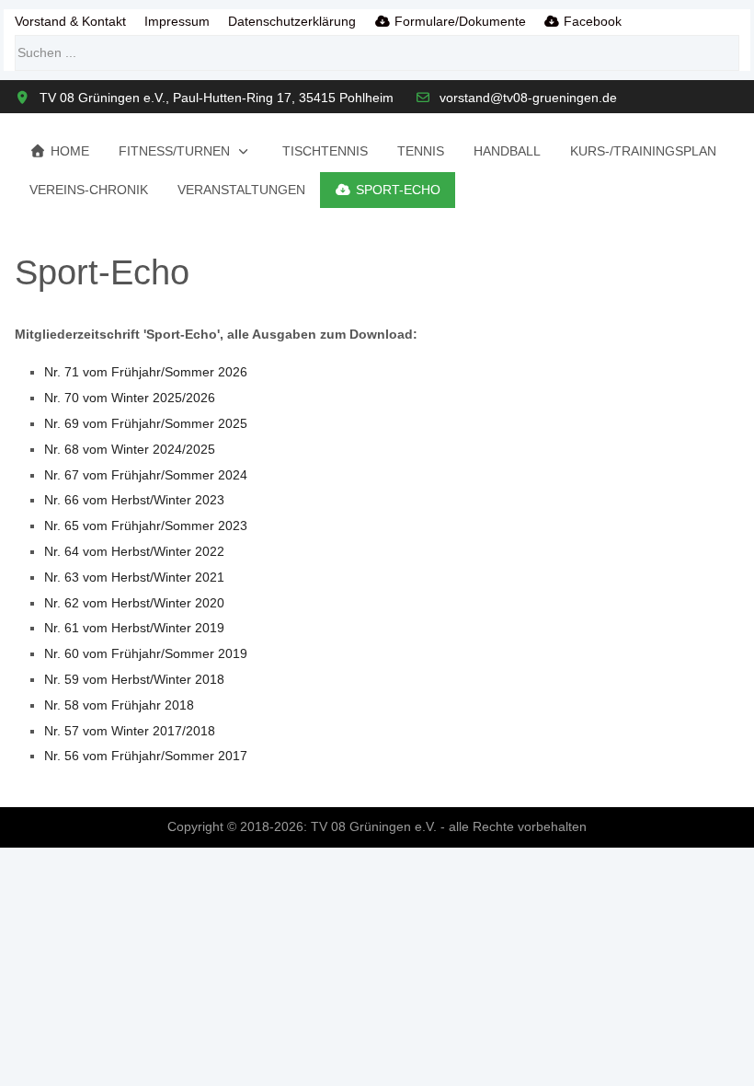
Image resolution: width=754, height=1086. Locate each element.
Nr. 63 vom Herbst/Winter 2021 (134, 577)
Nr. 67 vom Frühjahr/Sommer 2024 (145, 475)
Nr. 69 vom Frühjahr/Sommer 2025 (145, 423)
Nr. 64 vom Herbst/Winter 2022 (134, 551)
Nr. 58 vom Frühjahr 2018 (119, 705)
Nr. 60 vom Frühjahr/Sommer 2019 (145, 653)
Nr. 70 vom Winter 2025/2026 (129, 397)
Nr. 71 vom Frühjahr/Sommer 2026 (145, 371)
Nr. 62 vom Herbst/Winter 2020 (134, 602)
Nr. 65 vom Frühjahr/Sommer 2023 (145, 525)
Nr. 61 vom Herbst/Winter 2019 (134, 627)
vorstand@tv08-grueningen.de (528, 97)
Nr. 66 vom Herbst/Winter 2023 (134, 499)
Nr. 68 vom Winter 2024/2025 (129, 449)
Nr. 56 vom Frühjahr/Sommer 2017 (145, 755)
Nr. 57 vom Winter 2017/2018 (129, 730)
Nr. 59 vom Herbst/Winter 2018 (134, 679)
